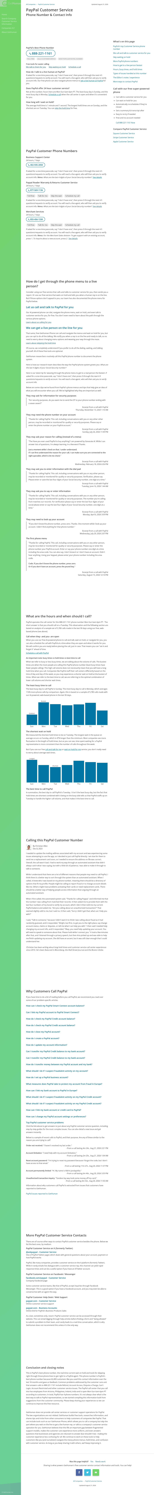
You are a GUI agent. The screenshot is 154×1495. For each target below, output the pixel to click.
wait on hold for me (72, 749)
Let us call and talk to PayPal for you (50, 307)
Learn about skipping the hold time (41, 343)
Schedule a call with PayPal (37, 653)
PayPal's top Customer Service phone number (129, 47)
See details (97, 177)
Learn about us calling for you (38, 322)
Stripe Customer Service (123, 137)
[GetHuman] (10, 3)
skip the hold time (62, 108)
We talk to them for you (36, 67)
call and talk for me (53, 749)
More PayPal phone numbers (125, 61)
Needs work (100, 1461)
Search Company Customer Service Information (9, 21)
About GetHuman (9, 32)
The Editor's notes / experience (126, 77)
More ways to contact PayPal (125, 81)
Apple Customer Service (123, 141)
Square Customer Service (124, 133)
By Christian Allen (40, 846)
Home (4, 14)
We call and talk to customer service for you (131, 53)
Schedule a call (74, 67)
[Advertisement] (67, 129)
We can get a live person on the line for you (54, 328)
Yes (91, 1461)
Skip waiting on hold (57, 67)
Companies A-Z (8, 28)
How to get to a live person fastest (127, 65)
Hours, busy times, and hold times (127, 69)
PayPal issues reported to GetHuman (42, 1193)
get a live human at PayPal (92, 80)
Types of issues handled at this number (130, 73)
